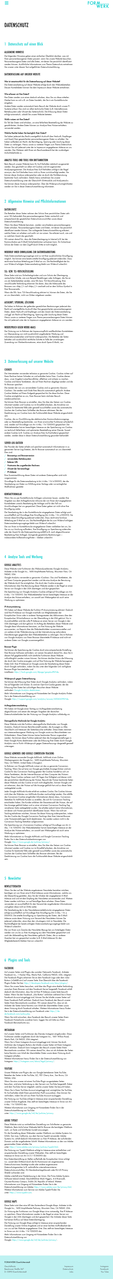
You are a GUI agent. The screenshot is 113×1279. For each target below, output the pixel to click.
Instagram (104, 1266)
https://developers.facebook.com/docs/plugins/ (46, 983)
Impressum (68, 1266)
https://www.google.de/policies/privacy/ (31, 841)
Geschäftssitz (10, 1266)
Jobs (71, 1271)
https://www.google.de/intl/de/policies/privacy (31, 1113)
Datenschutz (68, 1269)
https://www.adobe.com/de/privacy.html (52, 1186)
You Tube (105, 1271)
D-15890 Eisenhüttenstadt (15, 1271)
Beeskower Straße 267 (14, 1269)
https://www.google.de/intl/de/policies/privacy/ (34, 1239)
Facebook (104, 1269)
